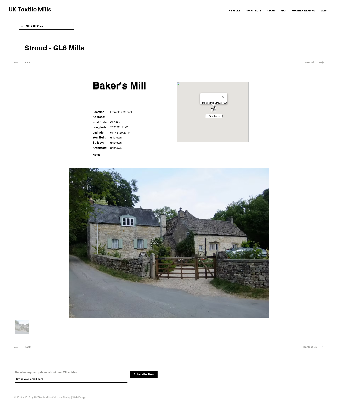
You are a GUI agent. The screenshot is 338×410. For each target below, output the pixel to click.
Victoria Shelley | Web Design (70, 397)
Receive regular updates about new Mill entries (46, 372)
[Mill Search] (22, 26)
